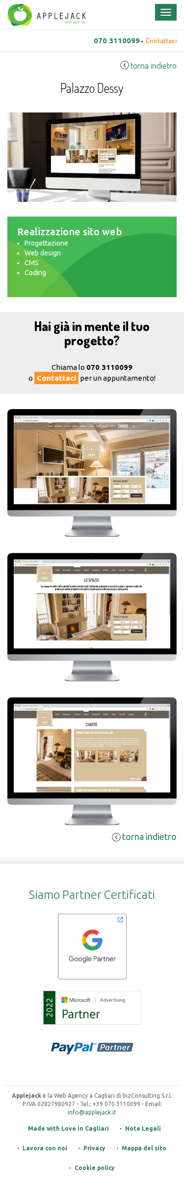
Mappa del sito (144, 1148)
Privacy (94, 1148)
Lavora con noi (45, 1148)
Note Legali (143, 1128)
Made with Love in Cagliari (68, 1128)
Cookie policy (95, 1168)
